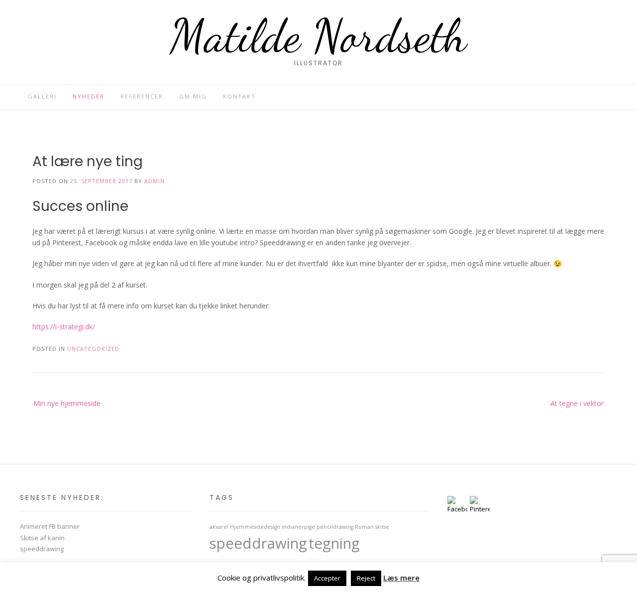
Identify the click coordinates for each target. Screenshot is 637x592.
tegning (334, 543)
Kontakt (239, 96)
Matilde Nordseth (318, 35)
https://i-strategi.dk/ (63, 326)
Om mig (193, 96)
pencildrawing (335, 526)
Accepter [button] (327, 578)
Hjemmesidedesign (255, 526)
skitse (382, 526)
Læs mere (401, 578)
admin (154, 181)
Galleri (42, 96)
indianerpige (298, 526)
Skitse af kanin (42, 537)
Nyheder (89, 96)
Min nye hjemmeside (67, 403)
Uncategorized (93, 348)
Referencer (141, 96)
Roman (364, 526)
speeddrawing (42, 548)
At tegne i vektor (577, 403)
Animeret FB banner (50, 526)
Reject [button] (366, 578)
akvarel (219, 526)
